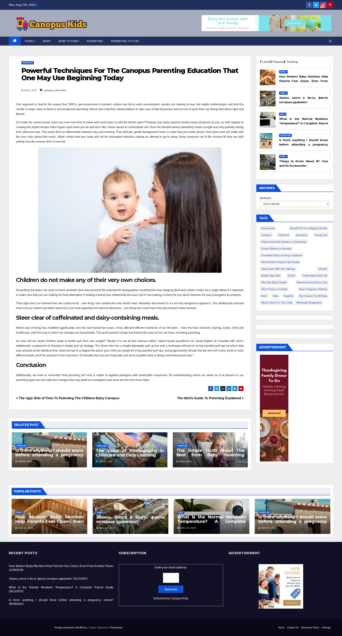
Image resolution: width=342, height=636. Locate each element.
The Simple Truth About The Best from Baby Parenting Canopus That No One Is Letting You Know (210, 457)
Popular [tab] (277, 61)
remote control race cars (312, 282)
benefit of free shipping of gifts (308, 228)
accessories (268, 228)
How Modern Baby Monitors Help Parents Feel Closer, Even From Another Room (49, 521)
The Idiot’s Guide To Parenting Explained (209, 398)
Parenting (95, 41)
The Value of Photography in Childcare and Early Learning (130, 453)
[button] (330, 41)
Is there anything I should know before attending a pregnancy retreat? (49, 455)
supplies (288, 295)
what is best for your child (276, 302)
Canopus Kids (179, 598)
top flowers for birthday (313, 295)
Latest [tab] (265, 61)
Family (30, 41)
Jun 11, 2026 (25, 528)
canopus (48, 90)
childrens (283, 235)
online (291, 275)
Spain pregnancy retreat (313, 289)
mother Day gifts (270, 275)
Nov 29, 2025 (188, 528)
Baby (47, 41)
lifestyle (322, 268)
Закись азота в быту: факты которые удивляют (130, 519)
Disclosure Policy (310, 627)
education (60, 90)
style (275, 295)
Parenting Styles (125, 41)
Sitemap (326, 627)
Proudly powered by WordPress (71, 627)
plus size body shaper (274, 282)
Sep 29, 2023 (269, 528)
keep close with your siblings (278, 268)
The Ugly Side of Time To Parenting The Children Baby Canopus (68, 398)
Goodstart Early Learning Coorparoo (281, 255)
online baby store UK (315, 275)
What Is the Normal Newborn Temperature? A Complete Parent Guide (211, 521)
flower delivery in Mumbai (276, 248)
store (264, 295)
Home (281, 627)
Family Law (320, 235)
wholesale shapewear (309, 302)
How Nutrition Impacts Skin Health (280, 262)
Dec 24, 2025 (107, 528)
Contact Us (293, 627)
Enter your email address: (171, 583)
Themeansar (116, 627)
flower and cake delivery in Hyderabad (283, 241)
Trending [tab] (292, 61)
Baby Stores (69, 41)
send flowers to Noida (274, 289)
